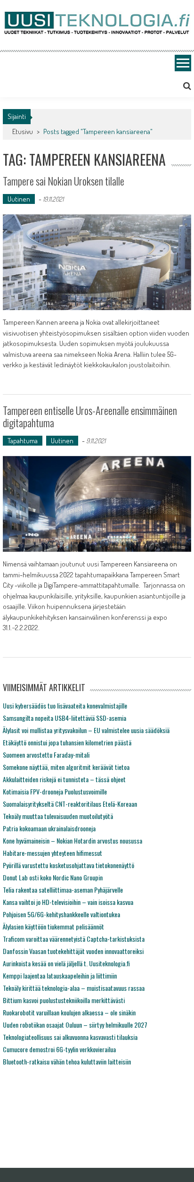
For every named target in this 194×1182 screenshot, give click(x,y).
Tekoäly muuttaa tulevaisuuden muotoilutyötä (58, 816)
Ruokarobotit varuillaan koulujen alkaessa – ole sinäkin (69, 1012)
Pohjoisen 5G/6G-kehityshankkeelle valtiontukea (61, 914)
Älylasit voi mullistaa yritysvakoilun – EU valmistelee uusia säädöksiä (86, 730)
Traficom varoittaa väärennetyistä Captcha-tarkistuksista (74, 939)
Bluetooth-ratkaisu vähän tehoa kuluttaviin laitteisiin (67, 1061)
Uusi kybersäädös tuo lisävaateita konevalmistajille (65, 705)
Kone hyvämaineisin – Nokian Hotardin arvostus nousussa (72, 840)
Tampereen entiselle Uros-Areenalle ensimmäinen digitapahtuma (90, 416)
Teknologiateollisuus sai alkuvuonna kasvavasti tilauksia (70, 1037)
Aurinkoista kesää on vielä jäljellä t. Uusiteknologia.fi (66, 963)
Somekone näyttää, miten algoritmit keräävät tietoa (66, 767)
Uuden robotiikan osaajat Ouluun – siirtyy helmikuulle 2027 (75, 1025)
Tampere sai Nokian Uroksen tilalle (63, 180)
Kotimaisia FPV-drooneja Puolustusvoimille (55, 791)
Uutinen (19, 198)
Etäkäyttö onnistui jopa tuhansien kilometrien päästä (67, 742)
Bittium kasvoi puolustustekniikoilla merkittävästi (64, 1000)
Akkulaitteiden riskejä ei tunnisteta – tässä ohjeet (64, 779)
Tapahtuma (23, 440)
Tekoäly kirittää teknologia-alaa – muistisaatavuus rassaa (74, 988)
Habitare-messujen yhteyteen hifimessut (52, 853)
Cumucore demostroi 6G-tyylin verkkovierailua (59, 1049)
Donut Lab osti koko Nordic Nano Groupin (53, 877)
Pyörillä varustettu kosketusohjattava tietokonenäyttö (68, 865)
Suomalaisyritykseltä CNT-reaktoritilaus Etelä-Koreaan (70, 804)
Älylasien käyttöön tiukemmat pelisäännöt (53, 926)
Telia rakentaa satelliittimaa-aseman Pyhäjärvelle (63, 890)
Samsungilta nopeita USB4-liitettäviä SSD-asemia (64, 718)
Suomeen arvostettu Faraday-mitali (46, 755)
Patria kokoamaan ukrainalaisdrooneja (49, 828)
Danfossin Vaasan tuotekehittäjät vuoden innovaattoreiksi (73, 951)
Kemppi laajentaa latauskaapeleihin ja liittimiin (60, 975)
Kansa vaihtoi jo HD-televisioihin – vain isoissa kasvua (68, 902)
